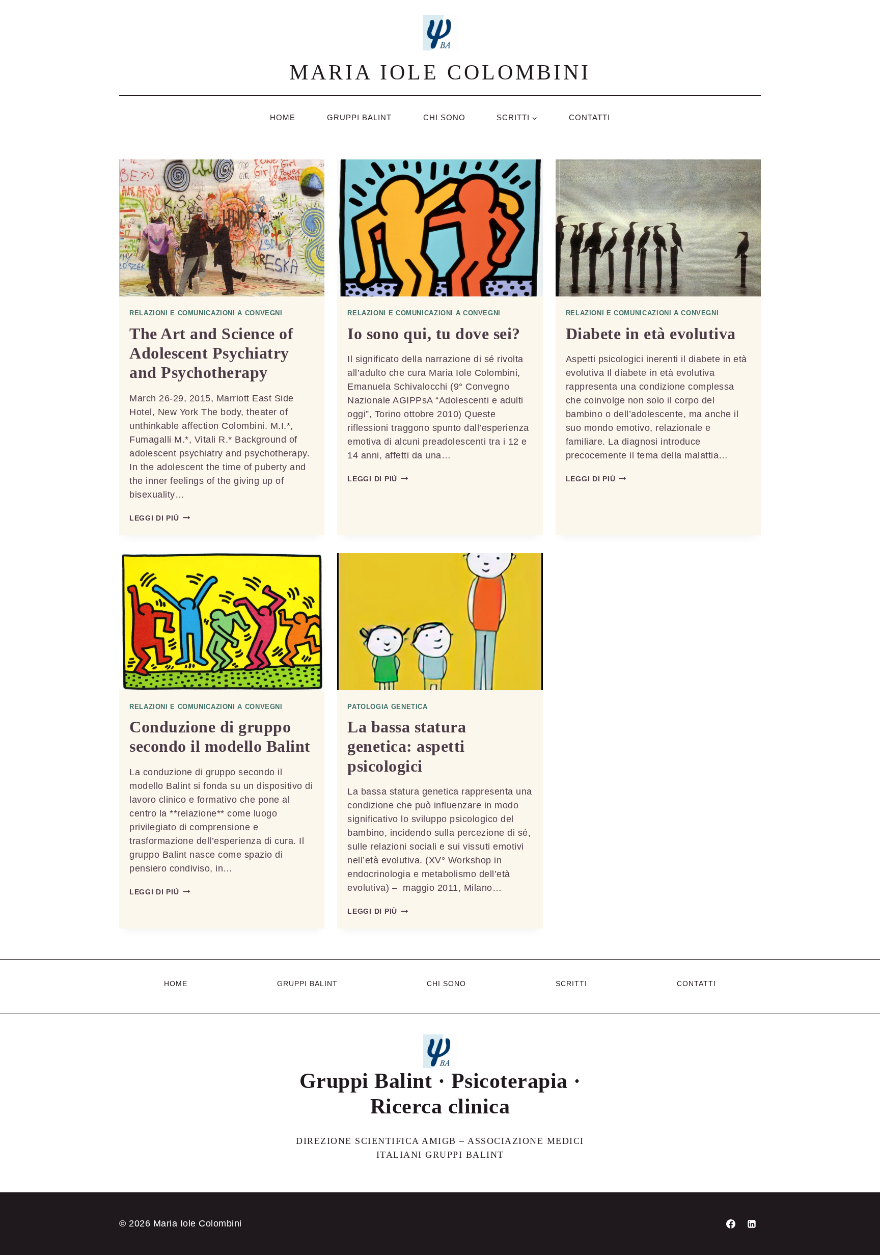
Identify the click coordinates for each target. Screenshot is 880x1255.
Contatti (589, 117)
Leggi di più (159, 518)
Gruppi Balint (359, 117)
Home (282, 117)
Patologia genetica (387, 707)
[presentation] (221, 227)
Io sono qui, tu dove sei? (433, 333)
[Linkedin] (752, 1224)
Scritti (571, 983)
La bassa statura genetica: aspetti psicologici (406, 746)
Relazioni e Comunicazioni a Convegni (206, 313)
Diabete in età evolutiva (651, 333)
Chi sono (444, 117)
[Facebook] (731, 1224)
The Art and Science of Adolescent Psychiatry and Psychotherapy (211, 353)
